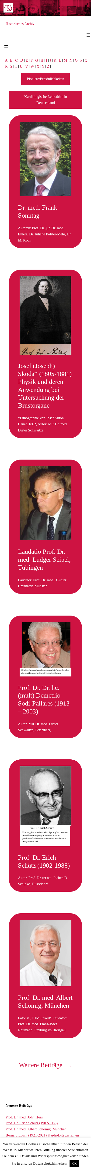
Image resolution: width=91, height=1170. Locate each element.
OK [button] (74, 1163)
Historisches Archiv (20, 24)
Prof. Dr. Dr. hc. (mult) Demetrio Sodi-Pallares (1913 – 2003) (44, 699)
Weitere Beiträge (45, 1065)
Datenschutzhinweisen (49, 1163)
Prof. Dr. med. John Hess (24, 1117)
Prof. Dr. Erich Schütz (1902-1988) (44, 861)
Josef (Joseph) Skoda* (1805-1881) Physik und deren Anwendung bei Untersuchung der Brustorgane (45, 385)
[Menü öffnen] (88, 35)
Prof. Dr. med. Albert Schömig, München (45, 1001)
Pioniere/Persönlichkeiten (45, 79)
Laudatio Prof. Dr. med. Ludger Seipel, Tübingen (44, 559)
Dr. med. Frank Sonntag (37, 211)
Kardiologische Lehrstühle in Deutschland (45, 100)
